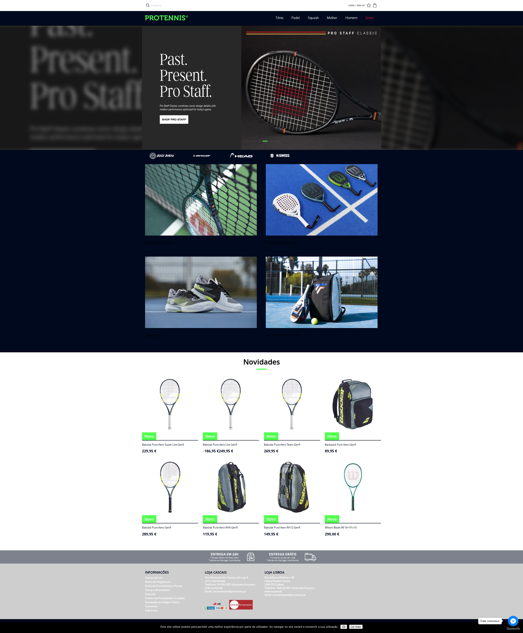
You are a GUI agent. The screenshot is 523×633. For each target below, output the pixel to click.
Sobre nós (151, 610)
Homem (351, 18)
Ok (343, 626)
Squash (313, 18)
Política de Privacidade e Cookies (165, 598)
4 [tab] (265, 143)
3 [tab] (258, 143)
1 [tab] (246, 143)
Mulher (332, 18)
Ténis (279, 18)
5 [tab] (271, 143)
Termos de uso (154, 578)
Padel (296, 18)
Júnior (369, 18)
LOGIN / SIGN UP (356, 5)
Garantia (150, 594)
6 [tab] (277, 143)
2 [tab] (252, 143)
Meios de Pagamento (158, 582)
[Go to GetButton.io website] (513, 628)
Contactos (151, 606)
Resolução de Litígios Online (162, 602)
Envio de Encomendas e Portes (163, 586)
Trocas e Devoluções (157, 590)
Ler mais (356, 626)
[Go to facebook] (513, 621)
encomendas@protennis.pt (229, 591)
